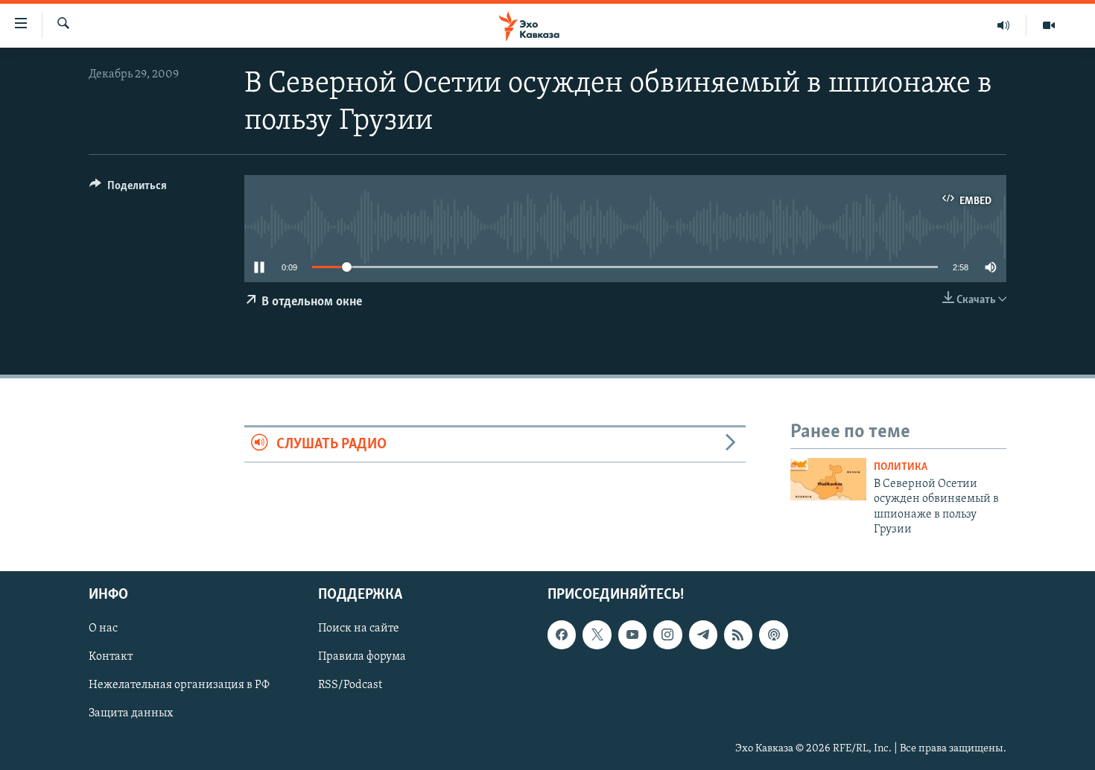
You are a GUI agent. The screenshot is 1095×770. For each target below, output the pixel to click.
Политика (900, 467)
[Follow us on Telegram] (703, 635)
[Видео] (1048, 25)
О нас (103, 629)
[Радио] (1003, 25)
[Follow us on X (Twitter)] (597, 635)
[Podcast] (773, 635)
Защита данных (131, 714)
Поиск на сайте (358, 629)
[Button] (128, 189)
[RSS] (738, 635)
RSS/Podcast (350, 686)
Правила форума (362, 658)
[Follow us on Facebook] (562, 635)
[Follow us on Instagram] (667, 635)
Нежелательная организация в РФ (179, 686)
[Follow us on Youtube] (632, 635)
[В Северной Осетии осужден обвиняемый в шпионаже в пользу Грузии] (828, 479)
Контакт (111, 658)
